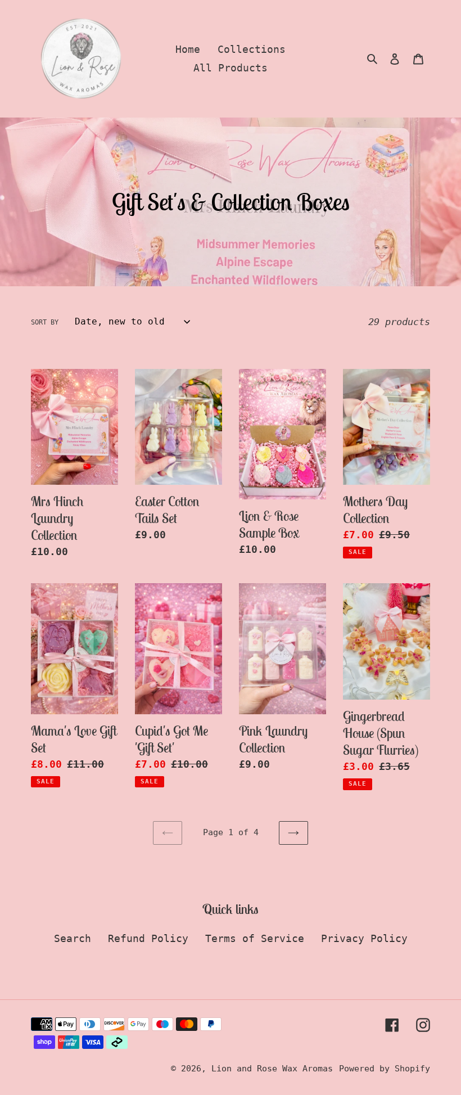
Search (72, 938)
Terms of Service (254, 938)
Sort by (44, 322)
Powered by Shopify (384, 1069)
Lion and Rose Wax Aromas (272, 1069)
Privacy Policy (364, 938)
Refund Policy (148, 938)
